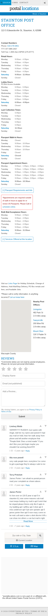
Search (6, 2)
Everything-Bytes (19, 611)
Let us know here (17, 297)
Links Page (12, 283)
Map (36, 546)
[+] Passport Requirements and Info (17, 190)
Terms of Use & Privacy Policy (31, 612)
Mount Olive (38, 331)
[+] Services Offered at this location (17, 239)
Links (15, 2)
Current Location (25, 540)
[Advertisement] (24, 37)
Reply (28, 451)
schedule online (9, 207)
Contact (24, 2)
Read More (28, 521)
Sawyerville (38, 320)
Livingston (37, 309)
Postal (24, 8)
